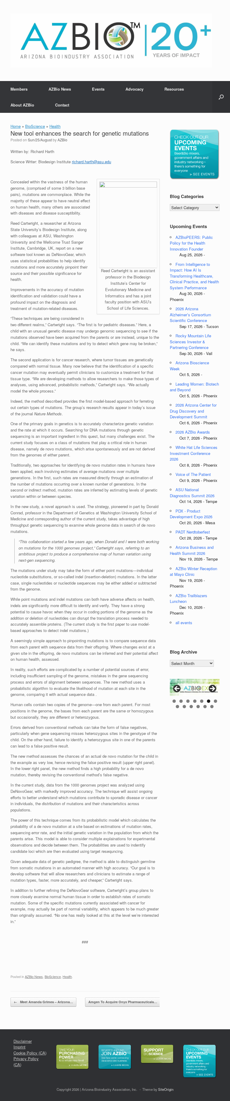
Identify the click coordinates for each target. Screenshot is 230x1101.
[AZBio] (111, 41)
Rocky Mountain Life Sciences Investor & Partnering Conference (190, 341)
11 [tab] (198, 706)
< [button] (177, 688)
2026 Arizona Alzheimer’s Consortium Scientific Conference (190, 314)
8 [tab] (177, 706)
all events (183, 622)
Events (98, 89)
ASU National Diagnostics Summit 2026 (192, 492)
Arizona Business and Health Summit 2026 (192, 550)
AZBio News (60, 89)
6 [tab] (208, 701)
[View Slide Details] (195, 687)
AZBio (62, 139)
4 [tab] (194, 701)
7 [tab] (215, 701)
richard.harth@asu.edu (91, 161)
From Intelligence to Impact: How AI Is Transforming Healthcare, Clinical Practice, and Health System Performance (194, 275)
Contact (62, 105)
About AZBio (22, 105)
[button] (221, 97)
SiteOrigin (165, 1089)
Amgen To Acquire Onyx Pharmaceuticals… (126, 1002)
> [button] (212, 688)
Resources (174, 89)
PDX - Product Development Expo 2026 (191, 514)
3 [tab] (188, 701)
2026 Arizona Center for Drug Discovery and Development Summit (193, 411)
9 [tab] (184, 706)
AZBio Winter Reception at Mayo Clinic (193, 571)
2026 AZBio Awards (192, 432)
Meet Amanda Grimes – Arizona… (43, 1002)
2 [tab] (181, 701)
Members (19, 89)
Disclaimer (22, 1041)
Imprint (19, 1047)
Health (54, 126)
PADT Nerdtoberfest (192, 532)
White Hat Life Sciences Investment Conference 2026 (193, 453)
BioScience (35, 126)
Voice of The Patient (193, 474)
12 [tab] (205, 706)
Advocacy (134, 89)
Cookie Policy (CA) (29, 1053)
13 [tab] (212, 706)
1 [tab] (174, 701)
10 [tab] (191, 706)
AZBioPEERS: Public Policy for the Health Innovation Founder (191, 243)
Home (15, 126)
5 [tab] (201, 701)
